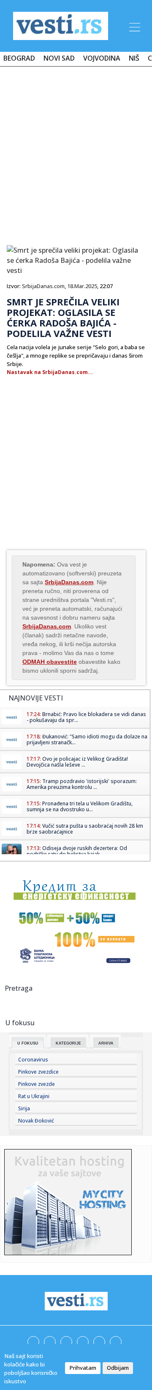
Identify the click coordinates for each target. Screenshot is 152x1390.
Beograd (19, 58)
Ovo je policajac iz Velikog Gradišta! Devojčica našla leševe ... (77, 761)
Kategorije (68, 1043)
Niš (134, 58)
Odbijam (118, 1367)
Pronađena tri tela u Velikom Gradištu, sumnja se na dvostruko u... (80, 806)
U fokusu (27, 1043)
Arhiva (106, 1043)
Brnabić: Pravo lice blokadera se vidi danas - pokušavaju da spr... (86, 717)
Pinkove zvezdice (38, 1071)
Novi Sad (59, 58)
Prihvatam (82, 1367)
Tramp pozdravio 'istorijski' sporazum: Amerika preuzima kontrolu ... (82, 784)
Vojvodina (101, 58)
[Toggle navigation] (133, 26)
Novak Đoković (36, 1120)
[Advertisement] (76, 152)
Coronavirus (33, 1059)
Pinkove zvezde (36, 1084)
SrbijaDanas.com (43, 286)
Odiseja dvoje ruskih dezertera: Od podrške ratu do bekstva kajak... (77, 851)
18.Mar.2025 (82, 286)
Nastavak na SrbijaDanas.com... (50, 372)
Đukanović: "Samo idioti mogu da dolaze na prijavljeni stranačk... (87, 739)
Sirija (24, 1108)
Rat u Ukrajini (33, 1096)
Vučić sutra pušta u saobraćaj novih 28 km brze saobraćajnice (85, 828)
